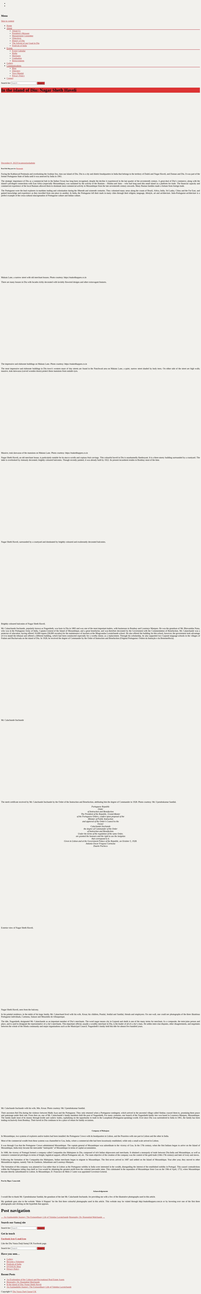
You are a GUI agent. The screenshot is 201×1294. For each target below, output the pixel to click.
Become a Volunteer (15, 1261)
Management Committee (22, 36)
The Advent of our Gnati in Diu (25, 43)
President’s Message (20, 33)
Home (9, 26)
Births (14, 53)
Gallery (10, 63)
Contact (10, 78)
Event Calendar (18, 51)
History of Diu (18, 41)
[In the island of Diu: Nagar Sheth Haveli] (61, 160)
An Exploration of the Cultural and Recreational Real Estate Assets (35, 1279)
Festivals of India (19, 45)
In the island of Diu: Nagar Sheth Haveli (24, 1284)
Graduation (17, 58)
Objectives (16, 38)
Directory (16, 71)
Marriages (16, 56)
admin (32, 163)
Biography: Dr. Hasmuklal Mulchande (87, 1217)
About (9, 28)
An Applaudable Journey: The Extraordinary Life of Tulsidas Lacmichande (35, 1217)
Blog (14, 68)
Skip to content (7, 21)
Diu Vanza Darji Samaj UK (24, 1291)
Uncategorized (23, 163)
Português (19, 168)
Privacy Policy (18, 76)
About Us (16, 31)
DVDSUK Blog (14, 1266)
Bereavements (18, 61)
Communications (14, 65)
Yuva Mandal (18, 73)
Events (9, 48)
